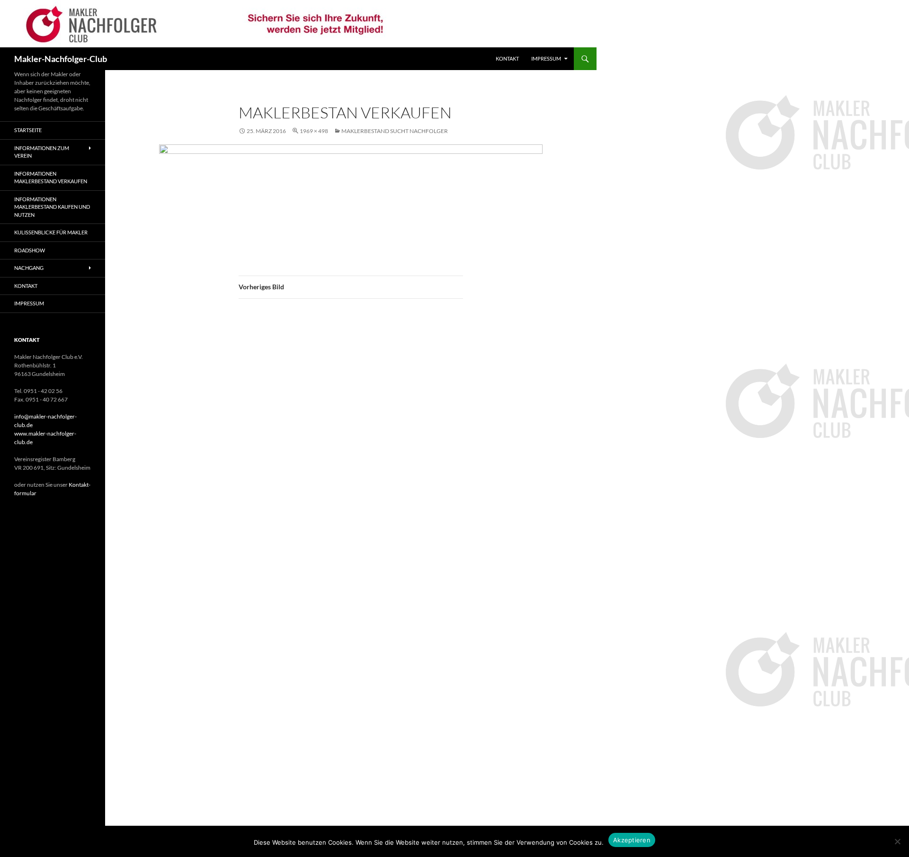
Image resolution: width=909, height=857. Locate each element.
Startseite (28, 130)
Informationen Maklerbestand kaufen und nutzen (52, 207)
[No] (897, 841)
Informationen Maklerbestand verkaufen (50, 177)
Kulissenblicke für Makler (51, 232)
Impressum (546, 58)
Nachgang (29, 268)
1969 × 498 (314, 130)
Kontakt (507, 58)
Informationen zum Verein (41, 152)
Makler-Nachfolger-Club (60, 59)
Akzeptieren (632, 840)
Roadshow (29, 250)
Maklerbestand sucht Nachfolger (394, 130)
